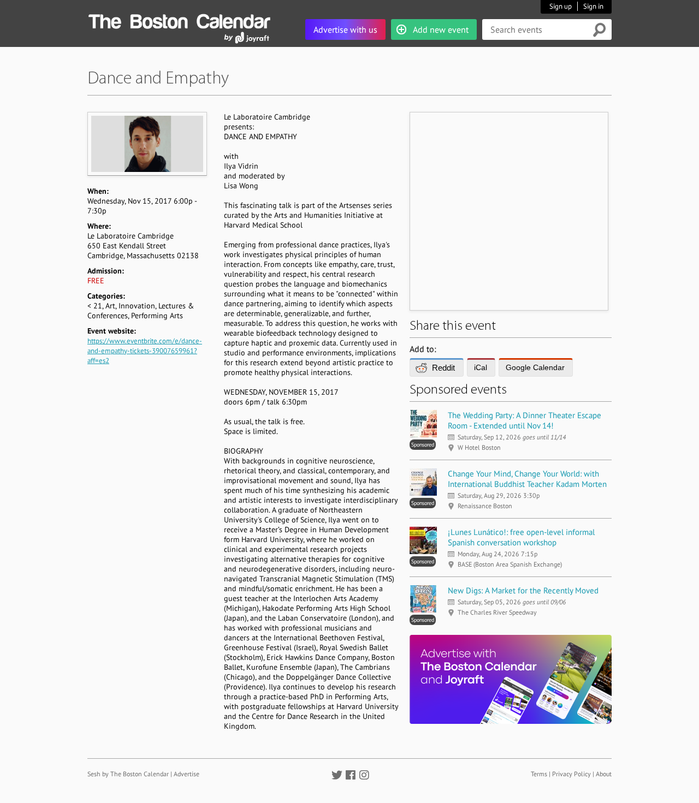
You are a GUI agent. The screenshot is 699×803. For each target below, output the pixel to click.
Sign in (593, 6)
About (604, 774)
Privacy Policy (571, 774)
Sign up (560, 6)
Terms (539, 774)
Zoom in (147, 143)
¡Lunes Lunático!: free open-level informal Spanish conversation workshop (521, 537)
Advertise (186, 774)
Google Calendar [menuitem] (535, 367)
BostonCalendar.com (179, 19)
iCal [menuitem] (480, 367)
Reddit (443, 367)
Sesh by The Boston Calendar (128, 774)
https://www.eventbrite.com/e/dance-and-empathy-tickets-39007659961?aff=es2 (144, 350)
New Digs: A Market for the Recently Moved (523, 590)
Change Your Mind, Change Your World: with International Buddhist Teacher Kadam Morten (527, 478)
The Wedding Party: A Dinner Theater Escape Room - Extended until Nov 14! (524, 420)
